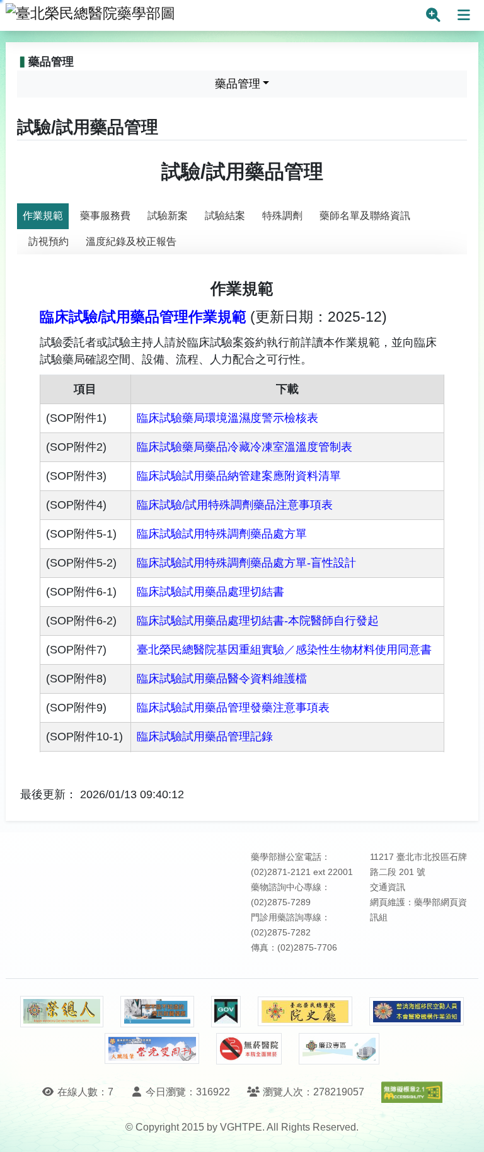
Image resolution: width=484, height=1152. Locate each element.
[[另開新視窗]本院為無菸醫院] (249, 1048)
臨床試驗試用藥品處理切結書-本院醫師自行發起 (258, 620)
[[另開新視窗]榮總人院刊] (61, 1011)
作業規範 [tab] (43, 215)
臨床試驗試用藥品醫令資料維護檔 (222, 678)
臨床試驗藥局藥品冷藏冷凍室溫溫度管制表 (244, 447)
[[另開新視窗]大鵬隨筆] (152, 1048)
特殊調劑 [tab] (282, 215)
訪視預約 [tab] (48, 241)
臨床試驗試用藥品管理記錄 (205, 736)
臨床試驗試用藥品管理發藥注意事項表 (235, 707)
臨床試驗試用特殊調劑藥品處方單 (222, 534)
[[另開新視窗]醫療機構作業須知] (416, 1011)
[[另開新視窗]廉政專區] (339, 1048)
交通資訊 (387, 887)
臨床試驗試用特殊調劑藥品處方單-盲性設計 (246, 562)
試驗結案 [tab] (225, 215)
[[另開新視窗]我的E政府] (226, 1011)
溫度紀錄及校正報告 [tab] (131, 241)
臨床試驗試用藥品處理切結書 (210, 591)
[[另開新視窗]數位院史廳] (305, 1011)
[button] (463, 1129)
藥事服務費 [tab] (105, 215)
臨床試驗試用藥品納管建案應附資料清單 (239, 476)
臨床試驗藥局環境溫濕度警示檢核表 (227, 418)
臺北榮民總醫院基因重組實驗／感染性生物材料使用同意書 (284, 649)
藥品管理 (237, 83)
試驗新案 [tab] (167, 215)
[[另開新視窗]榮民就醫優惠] (156, 1011)
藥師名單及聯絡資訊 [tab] (365, 215)
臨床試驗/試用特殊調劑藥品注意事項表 (235, 505)
